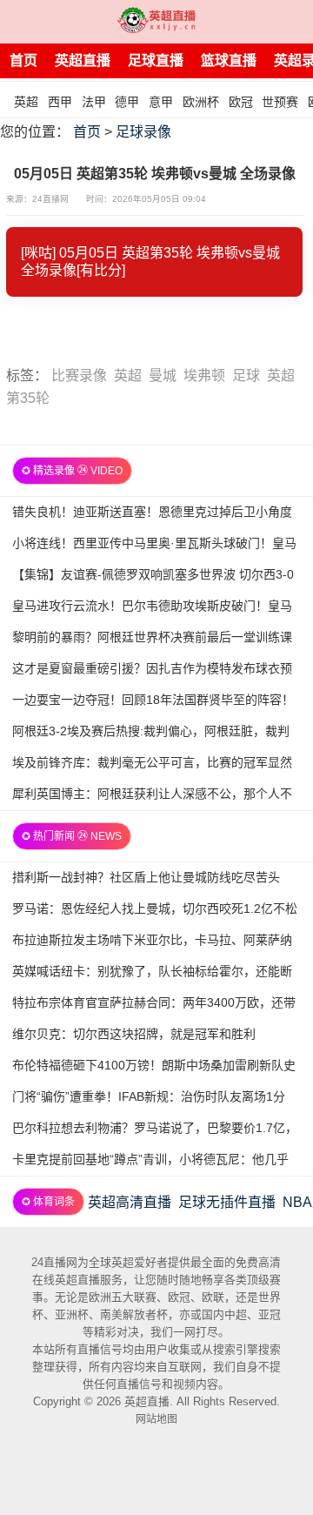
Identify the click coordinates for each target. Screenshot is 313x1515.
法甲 (94, 102)
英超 (26, 102)
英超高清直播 (129, 1202)
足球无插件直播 (227, 1202)
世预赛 (280, 102)
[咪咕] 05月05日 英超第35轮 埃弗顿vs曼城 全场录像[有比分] (150, 261)
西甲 (60, 102)
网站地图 (156, 1419)
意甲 (161, 102)
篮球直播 (228, 60)
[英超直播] (156, 22)
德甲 (127, 102)
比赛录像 (79, 375)
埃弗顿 (204, 375)
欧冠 (241, 102)
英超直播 (82, 60)
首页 (23, 60)
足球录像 (143, 131)
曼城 (162, 375)
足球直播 (155, 60)
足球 (246, 375)
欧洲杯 (201, 102)
